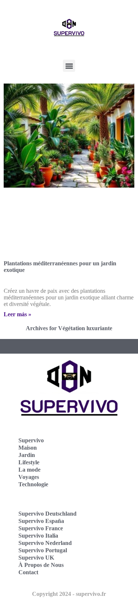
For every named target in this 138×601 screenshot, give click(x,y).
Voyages (28, 477)
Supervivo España (41, 521)
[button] (69, 66)
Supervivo (31, 440)
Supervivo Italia (38, 535)
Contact (28, 572)
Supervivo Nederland (45, 543)
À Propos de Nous (41, 565)
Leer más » (17, 314)
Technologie (33, 484)
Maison (27, 448)
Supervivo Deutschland (47, 513)
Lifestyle (28, 462)
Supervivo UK (36, 557)
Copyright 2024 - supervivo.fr (69, 594)
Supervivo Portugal (42, 550)
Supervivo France (40, 528)
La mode (29, 470)
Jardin (26, 455)
